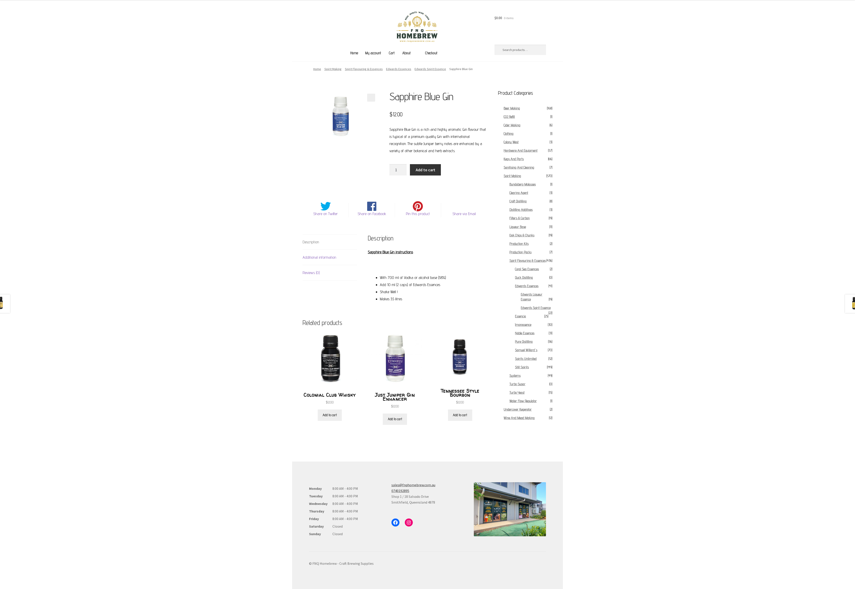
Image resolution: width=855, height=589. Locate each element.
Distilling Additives (521, 210)
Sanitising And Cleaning (519, 167)
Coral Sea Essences (527, 269)
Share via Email (464, 213)
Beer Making (512, 108)
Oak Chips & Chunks (521, 235)
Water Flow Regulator (523, 401)
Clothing (508, 133)
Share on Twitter (325, 213)
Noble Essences (524, 333)
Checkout (431, 53)
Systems (515, 375)
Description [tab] (311, 242)
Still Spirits (522, 367)
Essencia (520, 316)
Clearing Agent (518, 193)
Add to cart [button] (330, 415)
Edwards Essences (398, 69)
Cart (392, 53)
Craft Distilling (518, 201)
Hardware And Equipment (520, 150)
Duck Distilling (524, 277)
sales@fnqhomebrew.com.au (413, 485)
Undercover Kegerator (518, 409)
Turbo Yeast (517, 392)
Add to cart (425, 169)
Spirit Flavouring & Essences (364, 69)
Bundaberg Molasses (522, 184)
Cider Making (512, 125)
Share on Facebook (372, 213)
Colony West (511, 142)
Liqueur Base (517, 227)
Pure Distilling (524, 341)
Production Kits (519, 244)
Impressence (523, 325)
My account (373, 53)
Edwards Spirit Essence (430, 69)
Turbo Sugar (517, 384)
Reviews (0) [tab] (311, 272)
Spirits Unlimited (526, 359)
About (406, 53)
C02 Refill (509, 117)
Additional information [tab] (319, 257)
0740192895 (400, 490)
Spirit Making (333, 69)
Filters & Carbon (519, 218)
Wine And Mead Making (519, 418)
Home (354, 53)
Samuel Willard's (526, 350)
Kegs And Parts (514, 159)
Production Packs (520, 252)
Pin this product (418, 213)
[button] (371, 98)
